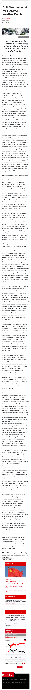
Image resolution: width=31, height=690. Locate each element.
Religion (27, 679)
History (9, 682)
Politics (23, 676)
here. (11, 625)
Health (19, 679)
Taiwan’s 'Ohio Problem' (10, 581)
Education (5, 682)
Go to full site (24, 687)
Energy (15, 679)
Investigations (18, 676)
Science (23, 679)
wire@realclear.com (10, 603)
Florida (20, 682)
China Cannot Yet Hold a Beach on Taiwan (15, 584)
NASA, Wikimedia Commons (23, 36)
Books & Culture (14, 682)
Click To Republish (6, 22)
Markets (4, 679)
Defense (11, 679)
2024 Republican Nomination (11, 634)
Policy (27, 676)
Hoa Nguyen (7, 18)
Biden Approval (8, 632)
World (8, 679)
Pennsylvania (25, 682)
